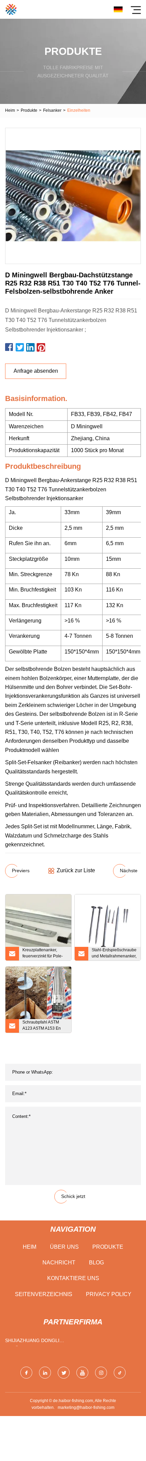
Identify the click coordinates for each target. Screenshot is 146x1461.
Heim (10, 110)
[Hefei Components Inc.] (11, 9)
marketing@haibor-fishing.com (86, 1407)
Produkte (29, 110)
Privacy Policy (108, 1294)
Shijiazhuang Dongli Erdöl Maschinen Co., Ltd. (33, 1342)
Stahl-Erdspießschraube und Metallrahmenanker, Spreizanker (114, 954)
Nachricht (58, 1262)
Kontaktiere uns (73, 1278)
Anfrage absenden (36, 371)
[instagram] (101, 1373)
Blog (96, 1262)
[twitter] (64, 1373)
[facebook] (26, 1373)
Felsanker (52, 110)
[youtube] (82, 1373)
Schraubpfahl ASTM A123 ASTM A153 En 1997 (41, 1026)
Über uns (64, 1247)
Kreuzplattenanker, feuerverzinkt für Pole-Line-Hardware (42, 954)
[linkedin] (45, 1373)
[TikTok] (120, 1373)
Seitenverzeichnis (43, 1294)
